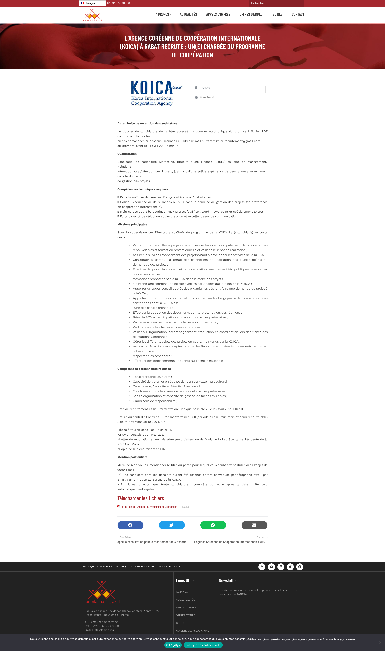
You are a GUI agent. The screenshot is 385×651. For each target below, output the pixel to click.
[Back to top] (368, 638)
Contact (298, 14)
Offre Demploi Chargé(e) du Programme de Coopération (149, 506)
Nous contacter (170, 566)
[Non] (380, 642)
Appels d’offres (218, 14)
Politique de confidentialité (135, 566)
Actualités (188, 14)
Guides (278, 14)
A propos (162, 14)
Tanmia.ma (182, 592)
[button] (130, 525)
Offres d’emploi (251, 14)
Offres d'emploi (207, 97)
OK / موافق (173, 645)
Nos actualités (185, 600)
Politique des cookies (97, 566)
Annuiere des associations (192, 631)
